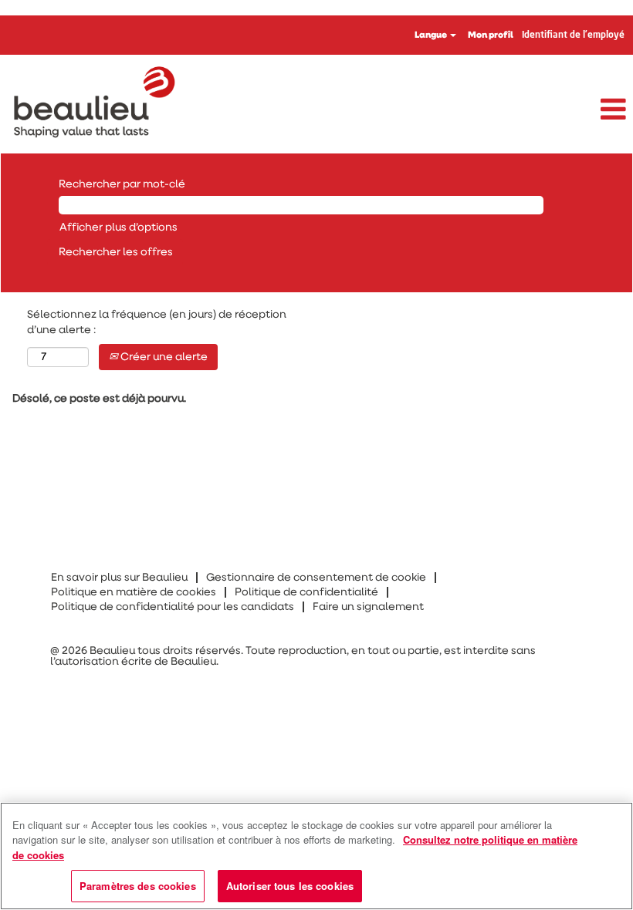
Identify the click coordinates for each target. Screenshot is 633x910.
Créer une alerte (163, 357)
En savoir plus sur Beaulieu (119, 577)
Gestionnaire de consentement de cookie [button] (316, 577)
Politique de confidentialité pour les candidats (172, 607)
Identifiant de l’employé (573, 35)
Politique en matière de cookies (133, 592)
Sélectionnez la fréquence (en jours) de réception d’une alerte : (156, 322)
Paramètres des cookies (138, 885)
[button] (527, 110)
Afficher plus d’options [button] (118, 227)
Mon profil (490, 35)
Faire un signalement (368, 607)
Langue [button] (432, 35)
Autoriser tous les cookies (290, 885)
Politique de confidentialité (306, 592)
